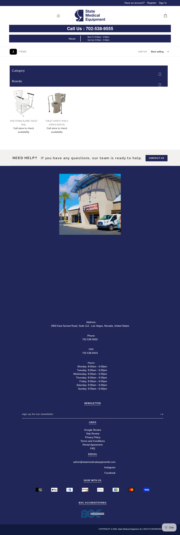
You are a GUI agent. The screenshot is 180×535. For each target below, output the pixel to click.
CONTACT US (156, 158)
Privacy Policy (92, 437)
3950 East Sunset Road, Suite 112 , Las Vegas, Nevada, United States (90, 325)
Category (18, 70)
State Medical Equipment (128, 529)
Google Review (92, 429)
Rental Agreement (93, 444)
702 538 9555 (90, 339)
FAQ (92, 448)
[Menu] (59, 15)
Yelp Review (92, 433)
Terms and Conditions (93, 441)
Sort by (142, 52)
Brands (17, 81)
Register (151, 2)
